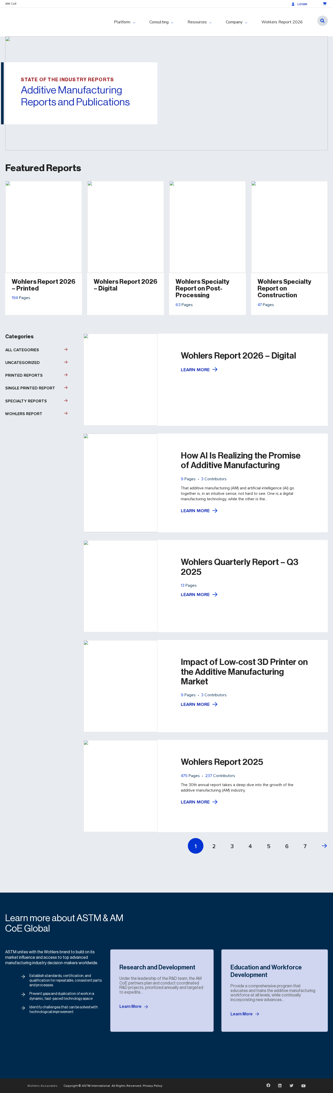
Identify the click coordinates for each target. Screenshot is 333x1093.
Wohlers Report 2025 (222, 762)
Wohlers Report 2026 (282, 22)
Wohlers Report (23, 413)
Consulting (159, 22)
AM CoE (11, 3)
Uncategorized (22, 362)
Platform (122, 22)
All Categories (22, 349)
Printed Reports (24, 375)
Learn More (195, 369)
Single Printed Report (30, 388)
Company (234, 22)
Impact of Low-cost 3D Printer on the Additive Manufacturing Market (244, 672)
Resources (197, 22)
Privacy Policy (152, 1085)
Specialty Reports (26, 401)
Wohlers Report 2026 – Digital (238, 355)
